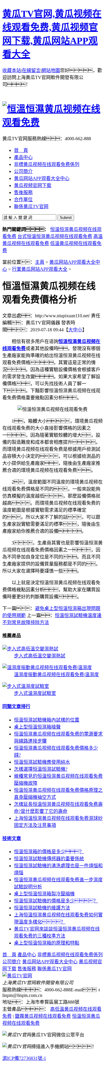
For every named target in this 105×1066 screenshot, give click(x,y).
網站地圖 (50, 70)
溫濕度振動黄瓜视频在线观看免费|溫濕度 (56, 674)
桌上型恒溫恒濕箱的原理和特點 (46, 942)
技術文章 (11, 838)
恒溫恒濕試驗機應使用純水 (42, 762)
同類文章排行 (16, 706)
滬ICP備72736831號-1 (24, 1058)
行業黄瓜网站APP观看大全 (39, 269)
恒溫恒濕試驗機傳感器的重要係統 (49, 858)
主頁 (39, 262)
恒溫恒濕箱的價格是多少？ (49, 851)
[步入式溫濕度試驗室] (25, 686)
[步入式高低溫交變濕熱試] (30, 648)
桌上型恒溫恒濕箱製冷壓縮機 (44, 893)
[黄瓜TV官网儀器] (17, 975)
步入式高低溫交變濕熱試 (39, 655)
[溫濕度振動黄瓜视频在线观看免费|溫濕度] (47, 667)
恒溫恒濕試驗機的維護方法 (42, 907)
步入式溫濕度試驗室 (35, 693)
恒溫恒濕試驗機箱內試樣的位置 (46, 719)
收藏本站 (11, 70)
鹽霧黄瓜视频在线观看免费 (43, 1016)
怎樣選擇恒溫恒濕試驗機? (40, 769)
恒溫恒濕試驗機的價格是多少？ (56, 900)
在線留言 (31, 70)
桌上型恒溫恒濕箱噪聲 (37, 726)
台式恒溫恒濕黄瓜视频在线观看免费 (55, 236)
